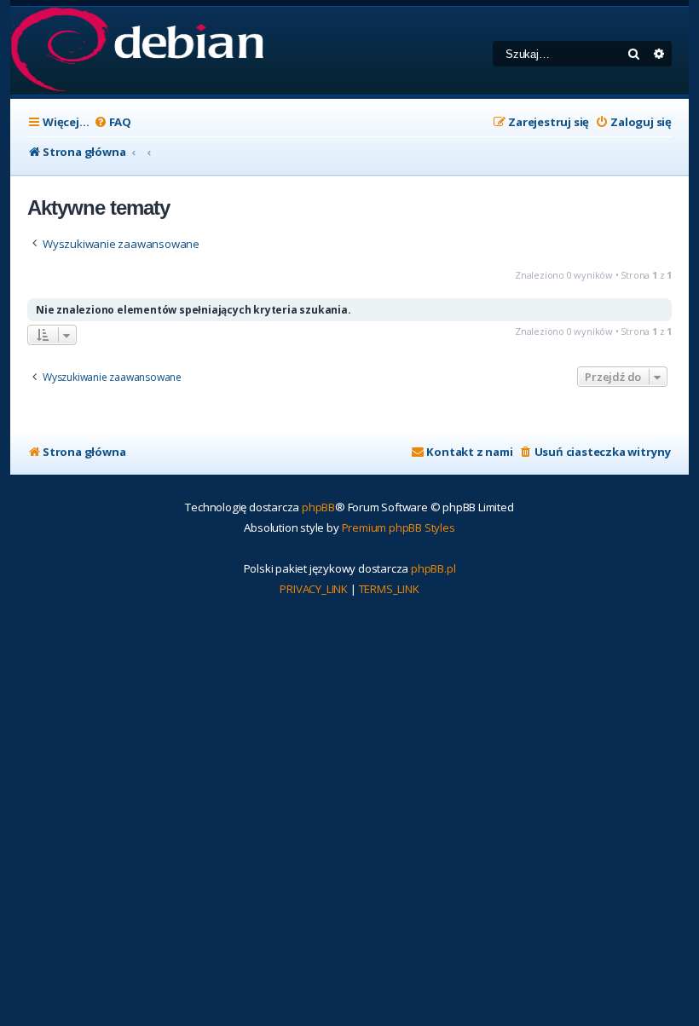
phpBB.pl (433, 568)
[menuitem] (112, 122)
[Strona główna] (136, 51)
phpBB (318, 507)
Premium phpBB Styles (398, 527)
